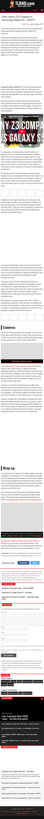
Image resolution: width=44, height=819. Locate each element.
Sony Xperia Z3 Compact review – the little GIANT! (18, 588)
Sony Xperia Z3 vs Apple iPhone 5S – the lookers (17, 592)
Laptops (10, 685)
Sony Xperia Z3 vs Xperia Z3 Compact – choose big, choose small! (20, 598)
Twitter (35, 563)
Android (13, 681)
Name (3, 627)
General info (28, 693)
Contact (34, 811)
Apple (19, 681)
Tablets (4, 685)
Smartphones (38, 681)
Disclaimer (14, 811)
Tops (20, 693)
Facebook (23, 563)
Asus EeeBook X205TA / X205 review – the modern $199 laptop (19, 735)
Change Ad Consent (22, 813)
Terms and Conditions (24, 811)
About (8, 811)
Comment (4, 612)
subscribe (35, 650)
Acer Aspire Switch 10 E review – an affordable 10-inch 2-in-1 (20, 729)
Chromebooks (27, 681)
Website (3, 638)
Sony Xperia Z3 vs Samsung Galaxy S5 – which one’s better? (21, 798)
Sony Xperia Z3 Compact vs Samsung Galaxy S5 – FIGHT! (20, 783)
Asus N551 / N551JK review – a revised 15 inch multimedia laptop (20, 741)
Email (3, 633)
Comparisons (13, 693)
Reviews (4, 693)
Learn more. (37, 556)
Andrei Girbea (26, 24)
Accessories (5, 681)
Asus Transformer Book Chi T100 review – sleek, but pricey (20, 724)
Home (3, 811)
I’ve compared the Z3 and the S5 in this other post (23, 499)
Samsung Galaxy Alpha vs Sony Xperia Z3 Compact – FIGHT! (21, 793)
